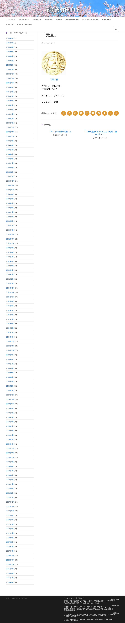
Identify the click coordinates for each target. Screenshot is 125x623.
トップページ (68, 598)
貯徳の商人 (99, 602)
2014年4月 (10, 163)
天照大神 (54, 79)
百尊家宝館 (102, 615)
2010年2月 (10, 386)
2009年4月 (10, 430)
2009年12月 (10, 395)
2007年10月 (10, 511)
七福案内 (67, 615)
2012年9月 (10, 248)
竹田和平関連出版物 (70, 619)
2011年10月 (10, 297)
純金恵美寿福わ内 (82, 614)
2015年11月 (10, 78)
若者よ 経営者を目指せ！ (72, 600)
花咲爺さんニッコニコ (71, 607)
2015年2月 (10, 118)
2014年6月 (10, 154)
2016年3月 (10, 60)
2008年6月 (10, 475)
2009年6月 (10, 422)
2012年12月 (10, 234)
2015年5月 (10, 105)
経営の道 (97, 609)
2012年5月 (10, 266)
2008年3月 (10, 488)
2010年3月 (10, 381)
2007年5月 (10, 533)
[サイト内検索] (116, 29)
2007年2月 (10, 546)
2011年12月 (10, 288)
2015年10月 (10, 83)
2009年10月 (10, 404)
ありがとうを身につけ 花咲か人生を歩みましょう (79, 602)
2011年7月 (10, 310)
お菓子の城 (108, 619)
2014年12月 (10, 127)
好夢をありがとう (99, 600)
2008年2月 (10, 493)
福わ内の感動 (76, 615)
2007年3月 (10, 542)
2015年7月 (10, 96)
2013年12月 (10, 181)
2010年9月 (10, 355)
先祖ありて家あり (69, 608)
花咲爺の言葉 (115, 599)
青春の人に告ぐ (87, 600)
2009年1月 (10, 444)
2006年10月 (10, 564)
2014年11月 (10, 132)
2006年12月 (10, 555)
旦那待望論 (110, 600)
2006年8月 (10, 573)
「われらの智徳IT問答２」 (60, 131)
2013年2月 (10, 225)
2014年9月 (10, 141)
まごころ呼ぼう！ (69, 614)
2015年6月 (10, 100)
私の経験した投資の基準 (71, 603)
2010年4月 (10, 377)
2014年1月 (10, 176)
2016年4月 (10, 56)
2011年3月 (10, 328)
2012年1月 (10, 283)
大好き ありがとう (83, 608)
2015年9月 (10, 87)
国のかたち (80, 609)
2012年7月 (10, 257)
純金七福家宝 (86, 615)
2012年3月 (10, 274)
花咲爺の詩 (115, 605)
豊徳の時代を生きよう (71, 610)
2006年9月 (10, 569)
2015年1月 (10, 123)
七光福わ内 (111, 614)
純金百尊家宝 (99, 619)
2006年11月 (10, 560)
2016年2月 (10, 65)
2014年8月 (10, 145)
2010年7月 (10, 364)
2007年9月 (10, 515)
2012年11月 (10, 239)
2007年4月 (10, 538)
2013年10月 (10, 190)
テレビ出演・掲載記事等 (85, 619)
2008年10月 (10, 457)
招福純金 (116, 613)
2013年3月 (10, 221)
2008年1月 (10, 497)
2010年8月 (10, 359)
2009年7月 (10, 417)
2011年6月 (10, 315)
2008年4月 (10, 484)
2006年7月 (10, 578)
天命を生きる (109, 608)
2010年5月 (10, 372)
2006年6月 (10, 582)
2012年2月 (10, 279)
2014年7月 (10, 150)
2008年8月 (10, 466)
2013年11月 (10, 185)
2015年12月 (10, 74)
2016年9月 (10, 38)
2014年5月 (10, 159)
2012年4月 (10, 270)
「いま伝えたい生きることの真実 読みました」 (100, 133)
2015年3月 (10, 114)
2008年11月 (10, 453)
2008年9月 (10, 462)
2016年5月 (10, 51)
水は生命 (94, 608)
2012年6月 (10, 261)
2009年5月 (10, 426)
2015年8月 (10, 92)
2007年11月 (10, 506)
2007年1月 (10, 551)
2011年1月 (10, 337)
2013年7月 (10, 203)
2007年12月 (10, 502)
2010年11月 (10, 346)
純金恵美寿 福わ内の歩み (98, 614)
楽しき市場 (89, 609)
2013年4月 (10, 217)
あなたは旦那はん (69, 609)
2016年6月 (10, 47)
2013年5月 (10, 212)
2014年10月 (10, 136)
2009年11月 (10, 399)
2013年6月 (10, 208)
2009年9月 (10, 408)
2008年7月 (10, 471)
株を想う (98, 603)
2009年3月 (10, 435)
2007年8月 (10, 520)
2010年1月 (10, 390)
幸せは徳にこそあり (87, 603)
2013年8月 (10, 199)
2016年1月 (10, 69)
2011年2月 (10, 332)
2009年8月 (10, 413)
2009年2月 (10, 439)
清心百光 (94, 615)
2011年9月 (10, 301)
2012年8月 (10, 252)
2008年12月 (10, 448)
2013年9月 (10, 194)
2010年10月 (10, 350)
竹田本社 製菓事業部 (71, 620)
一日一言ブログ (79, 598)
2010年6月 (10, 368)
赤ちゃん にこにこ (86, 607)
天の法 (101, 608)
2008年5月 (10, 480)
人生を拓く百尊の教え (71, 616)
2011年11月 (10, 292)
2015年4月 (10, 109)
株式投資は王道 (107, 609)
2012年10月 (10, 243)
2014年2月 (10, 172)
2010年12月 (10, 341)
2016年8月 (10, 43)
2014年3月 (10, 167)
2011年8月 (10, 306)
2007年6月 (10, 529)
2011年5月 (10, 319)
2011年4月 (10, 323)
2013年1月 (10, 230)
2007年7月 (10, 524)
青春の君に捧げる (99, 607)
